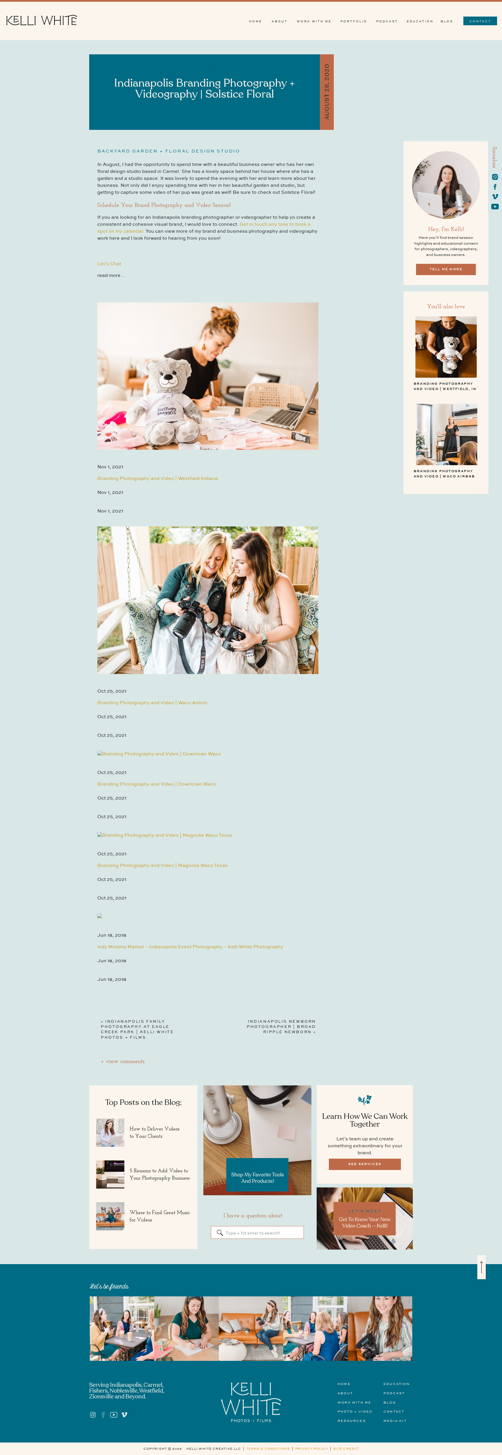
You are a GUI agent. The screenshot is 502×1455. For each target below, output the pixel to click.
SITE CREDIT (345, 1449)
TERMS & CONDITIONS (268, 1449)
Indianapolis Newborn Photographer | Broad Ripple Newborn (281, 1026)
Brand (205, 67)
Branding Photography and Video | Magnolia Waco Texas (162, 865)
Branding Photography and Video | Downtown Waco (156, 784)
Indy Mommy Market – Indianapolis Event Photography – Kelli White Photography (190, 947)
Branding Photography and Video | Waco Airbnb (152, 703)
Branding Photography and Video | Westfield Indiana (157, 478)
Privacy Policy (311, 1449)
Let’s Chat (109, 264)
